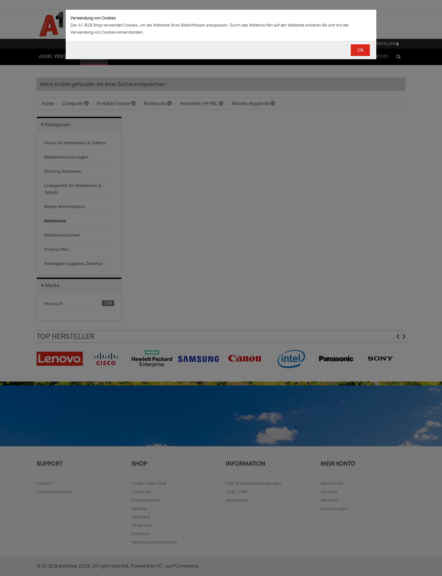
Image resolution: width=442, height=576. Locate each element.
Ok (360, 50)
